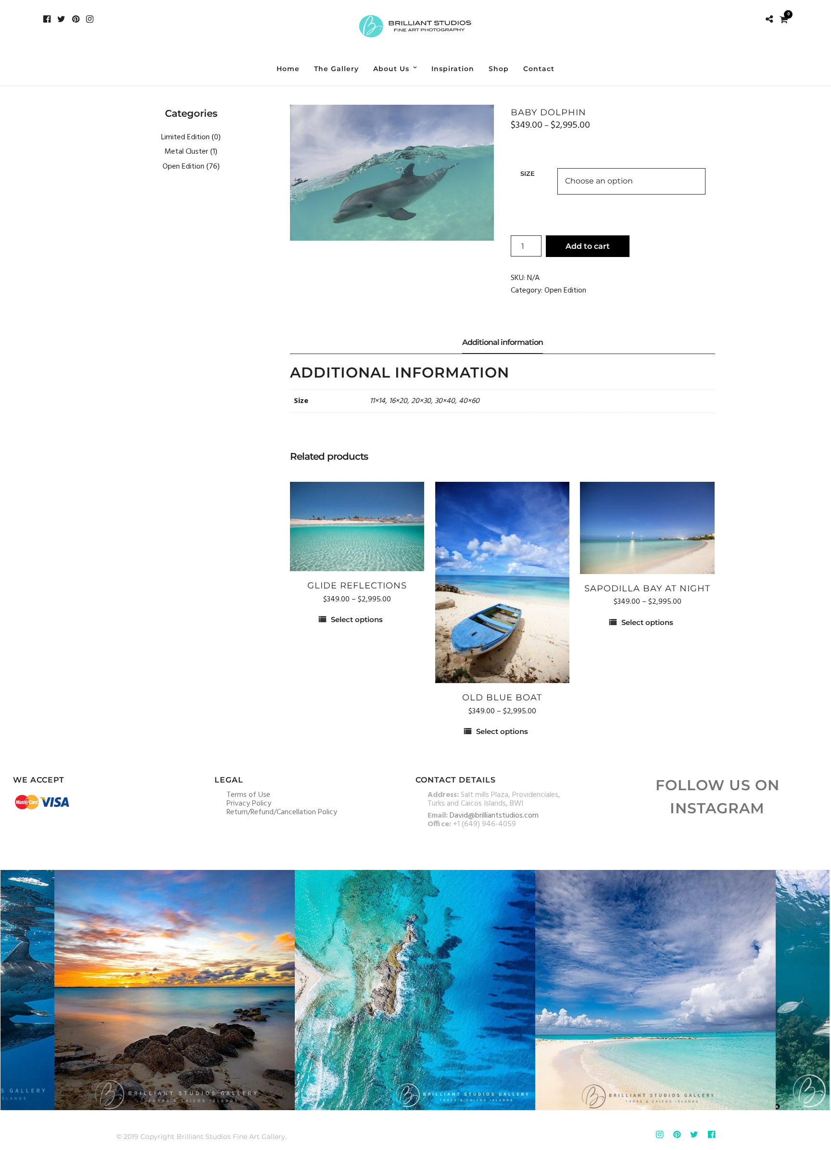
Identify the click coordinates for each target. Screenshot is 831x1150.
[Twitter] (61, 19)
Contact (538, 68)
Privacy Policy (249, 803)
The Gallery (336, 68)
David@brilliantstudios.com (494, 815)
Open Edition (565, 290)
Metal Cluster (186, 152)
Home (288, 68)
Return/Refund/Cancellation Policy (282, 812)
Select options (357, 619)
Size (527, 173)
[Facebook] (46, 19)
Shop (499, 68)
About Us (391, 68)
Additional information (502, 342)
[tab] (502, 343)
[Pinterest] (75, 19)
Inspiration (452, 68)
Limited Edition (185, 137)
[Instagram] (89, 19)
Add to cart (588, 246)
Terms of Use (248, 795)
